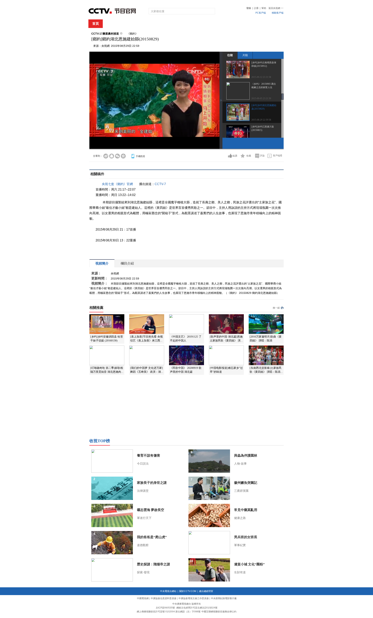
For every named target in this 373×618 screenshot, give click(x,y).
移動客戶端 (277, 12)
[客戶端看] (270, 155)
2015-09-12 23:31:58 (261, 77)
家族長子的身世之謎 (152, 483)
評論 (262, 155)
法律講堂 (143, 490)
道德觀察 (143, 545)
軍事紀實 (240, 545)
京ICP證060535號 (165, 607)
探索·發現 (143, 572)
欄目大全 (173, 24)
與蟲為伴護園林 (245, 455)
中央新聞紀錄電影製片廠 (224, 598)
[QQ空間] (123, 156)
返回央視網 (275, 8)
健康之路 (240, 518)
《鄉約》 (132, 33)
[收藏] (243, 156)
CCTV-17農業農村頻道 (105, 33)
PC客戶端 (260, 12)
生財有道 (240, 572)
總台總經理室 (206, 591)
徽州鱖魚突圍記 (245, 483)
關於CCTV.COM (187, 591)
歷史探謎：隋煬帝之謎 (153, 564)
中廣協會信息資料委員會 (163, 598)
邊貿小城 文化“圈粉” (249, 564)
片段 (245, 55)
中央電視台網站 (168, 591)
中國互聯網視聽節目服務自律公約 (218, 611)
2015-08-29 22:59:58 (261, 119)
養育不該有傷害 (148, 455)
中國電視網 (143, 598)
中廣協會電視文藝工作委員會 (194, 598)
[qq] (111, 156)
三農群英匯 (241, 490)
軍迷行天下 (144, 518)
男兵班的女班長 (245, 537)
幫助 (263, 8)
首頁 (95, 23)
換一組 (276, 307)
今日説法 (143, 463)
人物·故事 (240, 463)
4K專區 (211, 24)
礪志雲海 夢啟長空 (150, 510)
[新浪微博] (105, 156)
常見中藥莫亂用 (245, 510)
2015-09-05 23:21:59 (261, 98)
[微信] (117, 156)
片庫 (195, 24)
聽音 (229, 24)
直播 (111, 24)
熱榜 (245, 24)
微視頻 (263, 24)
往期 (230, 55)
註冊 (256, 8)
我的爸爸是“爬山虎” (152, 537)
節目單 (129, 24)
